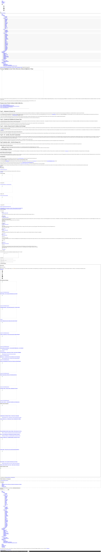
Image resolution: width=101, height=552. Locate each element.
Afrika (4, 492)
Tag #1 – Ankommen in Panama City (5, 104)
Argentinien (6, 495)
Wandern (4, 530)
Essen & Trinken (5, 537)
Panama (16, 67)
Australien (4, 527)
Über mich (3, 539)
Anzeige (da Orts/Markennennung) (7, 67)
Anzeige (1, 319)
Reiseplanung (18, 67)
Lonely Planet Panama (21, 158)
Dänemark (6, 511)
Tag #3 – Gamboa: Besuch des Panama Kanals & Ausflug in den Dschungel (9, 106)
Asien (4, 506)
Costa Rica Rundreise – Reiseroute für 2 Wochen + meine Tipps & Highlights (10, 352)
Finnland (6, 514)
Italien (6, 518)
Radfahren (4, 532)
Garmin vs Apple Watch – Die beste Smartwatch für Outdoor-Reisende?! (10, 334)
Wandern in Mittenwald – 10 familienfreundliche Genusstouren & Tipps (10, 437)
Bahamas (6, 496)
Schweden (6, 525)
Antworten (4, 228)
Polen (5, 522)
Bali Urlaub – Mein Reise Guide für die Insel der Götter (5, 206)
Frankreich (6, 515)
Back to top (1, 488)
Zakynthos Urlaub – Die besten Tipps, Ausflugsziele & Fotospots (9, 388)
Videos (21, 67)
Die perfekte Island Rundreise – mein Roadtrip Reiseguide (5, 184)
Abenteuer (1, 67)
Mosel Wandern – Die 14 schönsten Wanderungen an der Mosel (8, 293)
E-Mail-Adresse (2, 260)
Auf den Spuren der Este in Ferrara (3, 169)
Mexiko (6, 502)
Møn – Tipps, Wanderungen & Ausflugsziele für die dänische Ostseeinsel (10, 434)
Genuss (3, 485)
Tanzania (6, 494)
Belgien (6, 510)
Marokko (6, 493)
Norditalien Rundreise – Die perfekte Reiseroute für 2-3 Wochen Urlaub (10, 307)
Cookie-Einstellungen (8, 549)
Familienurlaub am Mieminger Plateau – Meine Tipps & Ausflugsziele (9, 415)
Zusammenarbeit (4, 486)
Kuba (5, 501)
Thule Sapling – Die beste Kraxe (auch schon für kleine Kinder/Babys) (9, 449)
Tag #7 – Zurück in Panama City (4, 107)
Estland (6, 513)
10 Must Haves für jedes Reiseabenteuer (27, 162)
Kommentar (1, 257)
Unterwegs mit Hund (6, 533)
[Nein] (29, 551)
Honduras (6, 500)
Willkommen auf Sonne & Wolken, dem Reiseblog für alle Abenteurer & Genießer (12, 484)
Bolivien (6, 497)
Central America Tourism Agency (24, 163)
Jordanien (6, 507)
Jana (0, 166)
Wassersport (5, 535)
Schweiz (6, 524)
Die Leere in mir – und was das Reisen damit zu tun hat (10, 542)
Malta (5, 519)
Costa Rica (6, 499)
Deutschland (6, 512)
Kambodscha (6, 508)
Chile (5, 498)
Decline (4, 549)
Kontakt (2, 1)
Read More (1, 171)
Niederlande (6, 520)
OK (28, 551)
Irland (5, 516)
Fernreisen (13, 67)
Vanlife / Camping (5, 531)
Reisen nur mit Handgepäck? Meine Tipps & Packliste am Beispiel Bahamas (10, 361)
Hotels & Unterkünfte (6, 538)
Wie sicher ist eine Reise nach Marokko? (4, 195)
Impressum (3, 2)
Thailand (6, 509)
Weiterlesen (1, 269)
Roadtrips (4, 534)
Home (2, 483)
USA (5, 505)
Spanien (6, 526)
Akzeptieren (1, 549)
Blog (2, 491)
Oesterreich (6, 521)
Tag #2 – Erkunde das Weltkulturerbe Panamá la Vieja (7, 105)
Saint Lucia (6, 504)
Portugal (6, 523)
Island (5, 517)
